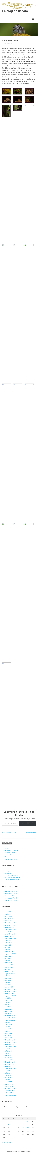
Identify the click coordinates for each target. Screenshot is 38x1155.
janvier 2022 (9, 967)
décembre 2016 (10, 1088)
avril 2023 (8, 949)
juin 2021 (8, 978)
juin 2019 (8, 1026)
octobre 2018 (9, 1044)
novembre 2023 (10, 934)
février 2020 (9, 1011)
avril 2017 (8, 1079)
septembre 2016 (10, 1095)
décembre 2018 (10, 1040)
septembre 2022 (10, 954)
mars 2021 (8, 985)
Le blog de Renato (15, 11)
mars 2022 (8, 962)
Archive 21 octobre (11, 859)
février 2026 (9, 918)
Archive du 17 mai (11, 898)
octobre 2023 (9, 936)
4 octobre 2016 (30, 832)
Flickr (6, 857)
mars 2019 (8, 1033)
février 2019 (9, 1035)
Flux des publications (11, 875)
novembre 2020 (10, 991)
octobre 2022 (9, 951)
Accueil (7, 848)
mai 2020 (8, 1004)
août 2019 (8, 1022)
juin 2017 (8, 1075)
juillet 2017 (8, 1073)
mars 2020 (8, 1009)
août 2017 (8, 1071)
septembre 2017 (10, 1068)
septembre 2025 (10, 929)
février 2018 (9, 1057)
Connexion (8, 873)
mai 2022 (8, 958)
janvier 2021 (9, 987)
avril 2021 (8, 982)
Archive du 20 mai (11, 891)
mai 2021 (8, 980)
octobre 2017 (9, 1066)
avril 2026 (8, 914)
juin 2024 (8, 932)
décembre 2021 (10, 969)
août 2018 (8, 1049)
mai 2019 (8, 1029)
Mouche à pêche (10, 852)
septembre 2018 (10, 1046)
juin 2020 (8, 1002)
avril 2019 (8, 1031)
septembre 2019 (10, 1020)
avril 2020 (8, 1007)
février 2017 (9, 1084)
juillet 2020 (8, 1000)
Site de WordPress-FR (12, 879)
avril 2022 (8, 960)
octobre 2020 (9, 993)
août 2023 (8, 940)
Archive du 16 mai (11, 900)
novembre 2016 (10, 1091)
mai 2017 (8, 1077)
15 (28, 1128)
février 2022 (9, 965)
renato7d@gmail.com (12, 850)
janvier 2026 (9, 921)
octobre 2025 (9, 927)
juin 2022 (8, 956)
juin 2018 (8, 1053)
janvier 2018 (9, 1060)
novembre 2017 (10, 1064)
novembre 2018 (10, 1042)
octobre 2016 (9, 1093)
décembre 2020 (10, 989)
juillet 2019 (8, 1024)
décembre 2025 (10, 923)
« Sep (4, 1142)
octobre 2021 (9, 971)
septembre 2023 (10, 938)
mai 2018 (8, 1055)
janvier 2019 (9, 1038)
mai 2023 (8, 947)
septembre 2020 (10, 996)
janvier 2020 (9, 1013)
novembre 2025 (10, 925)
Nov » (9, 1142)
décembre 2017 (10, 1062)
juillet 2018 (8, 1051)
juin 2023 (8, 945)
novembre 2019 (10, 1018)
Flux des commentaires (12, 877)
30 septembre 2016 (9, 832)
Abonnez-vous (28, 823)
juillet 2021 (8, 976)
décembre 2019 (10, 1015)
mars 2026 (8, 916)
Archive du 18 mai (11, 896)
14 (23, 1128)
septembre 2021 (10, 974)
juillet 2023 (8, 943)
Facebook (8, 855)
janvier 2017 (9, 1086)
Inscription (8, 871)
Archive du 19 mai (11, 893)
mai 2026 (8, 912)
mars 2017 (8, 1082)
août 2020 (8, 998)
